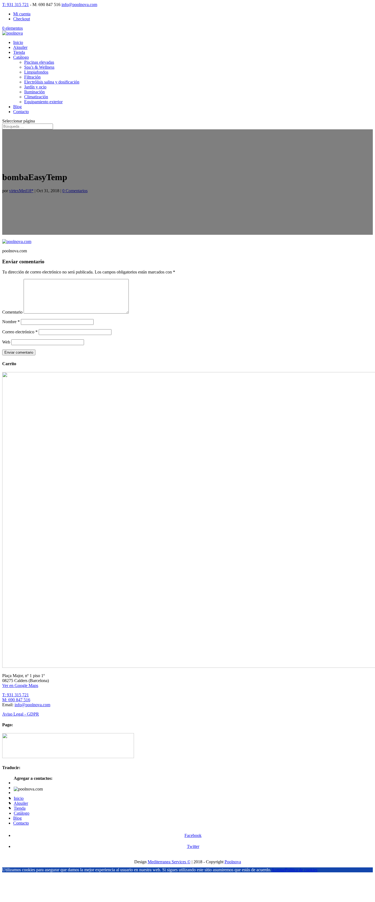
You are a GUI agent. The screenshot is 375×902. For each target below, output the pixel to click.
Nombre (11, 321)
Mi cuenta (21, 14)
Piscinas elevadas (39, 62)
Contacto (21, 111)
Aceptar (278, 869)
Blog (17, 106)
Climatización (36, 96)
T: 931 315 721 (15, 4)
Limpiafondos (36, 72)
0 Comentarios (75, 190)
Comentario (12, 312)
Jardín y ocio (35, 87)
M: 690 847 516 (16, 699)
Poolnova (233, 861)
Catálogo (21, 57)
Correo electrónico (20, 331)
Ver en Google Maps (20, 685)
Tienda (19, 52)
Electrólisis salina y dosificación (51, 82)
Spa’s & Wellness (39, 67)
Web (6, 342)
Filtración (32, 77)
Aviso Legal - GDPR (20, 714)
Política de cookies (301, 869)
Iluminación (34, 92)
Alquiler (20, 47)
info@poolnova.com (32, 704)
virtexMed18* (21, 190)
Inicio (18, 42)
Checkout (21, 18)
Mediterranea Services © (169, 861)
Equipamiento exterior (43, 101)
